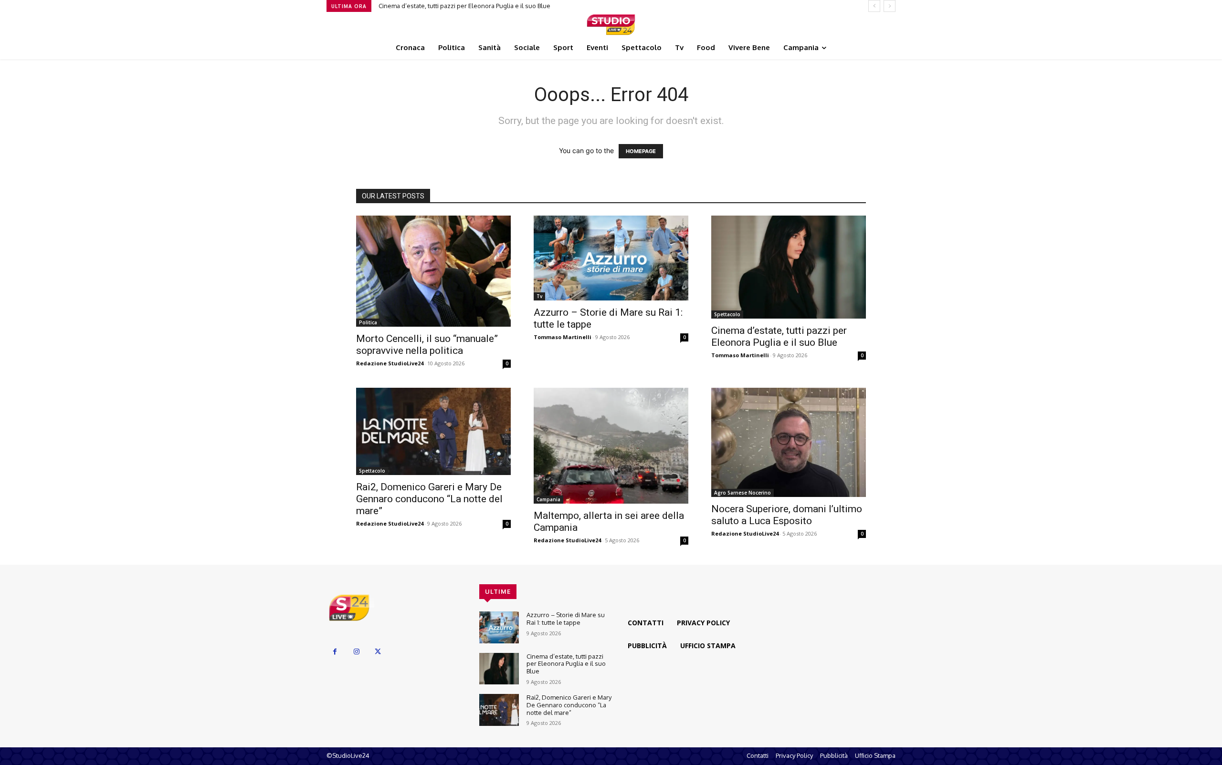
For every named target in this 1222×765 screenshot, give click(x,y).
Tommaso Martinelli (562, 337)
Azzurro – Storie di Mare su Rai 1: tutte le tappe (566, 618)
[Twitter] (377, 651)
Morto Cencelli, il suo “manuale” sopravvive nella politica (427, 344)
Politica (368, 322)
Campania (548, 499)
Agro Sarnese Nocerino (742, 492)
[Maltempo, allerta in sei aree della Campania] (611, 446)
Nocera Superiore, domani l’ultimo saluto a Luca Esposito (786, 515)
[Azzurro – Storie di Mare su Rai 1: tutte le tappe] (611, 258)
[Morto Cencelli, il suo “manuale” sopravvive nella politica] (433, 271)
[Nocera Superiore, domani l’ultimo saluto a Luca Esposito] (788, 442)
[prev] (874, 6)
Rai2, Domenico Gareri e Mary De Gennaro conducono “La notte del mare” (429, 499)
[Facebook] (335, 651)
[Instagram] (356, 651)
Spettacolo (727, 314)
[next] (889, 6)
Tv (539, 296)
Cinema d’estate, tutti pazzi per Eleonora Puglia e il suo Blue (464, 6)
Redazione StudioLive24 (389, 363)
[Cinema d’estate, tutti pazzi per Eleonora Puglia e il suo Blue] (788, 267)
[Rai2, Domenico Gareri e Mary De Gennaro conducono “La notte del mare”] (433, 431)
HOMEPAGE (641, 151)
